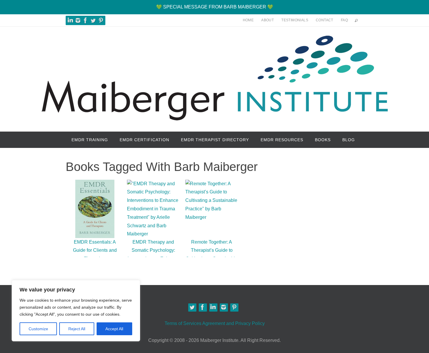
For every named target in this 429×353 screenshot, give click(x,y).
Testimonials (294, 20)
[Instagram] (78, 20)
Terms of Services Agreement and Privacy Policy (215, 323)
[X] (93, 20)
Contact (324, 20)
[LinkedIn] (70, 20)
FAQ (344, 20)
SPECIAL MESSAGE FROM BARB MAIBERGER (214, 6)
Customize (38, 328)
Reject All (76, 328)
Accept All (114, 328)
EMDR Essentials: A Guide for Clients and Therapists (95, 250)
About (267, 20)
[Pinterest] (100, 20)
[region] (76, 310)
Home (248, 20)
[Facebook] (85, 20)
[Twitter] (192, 307)
